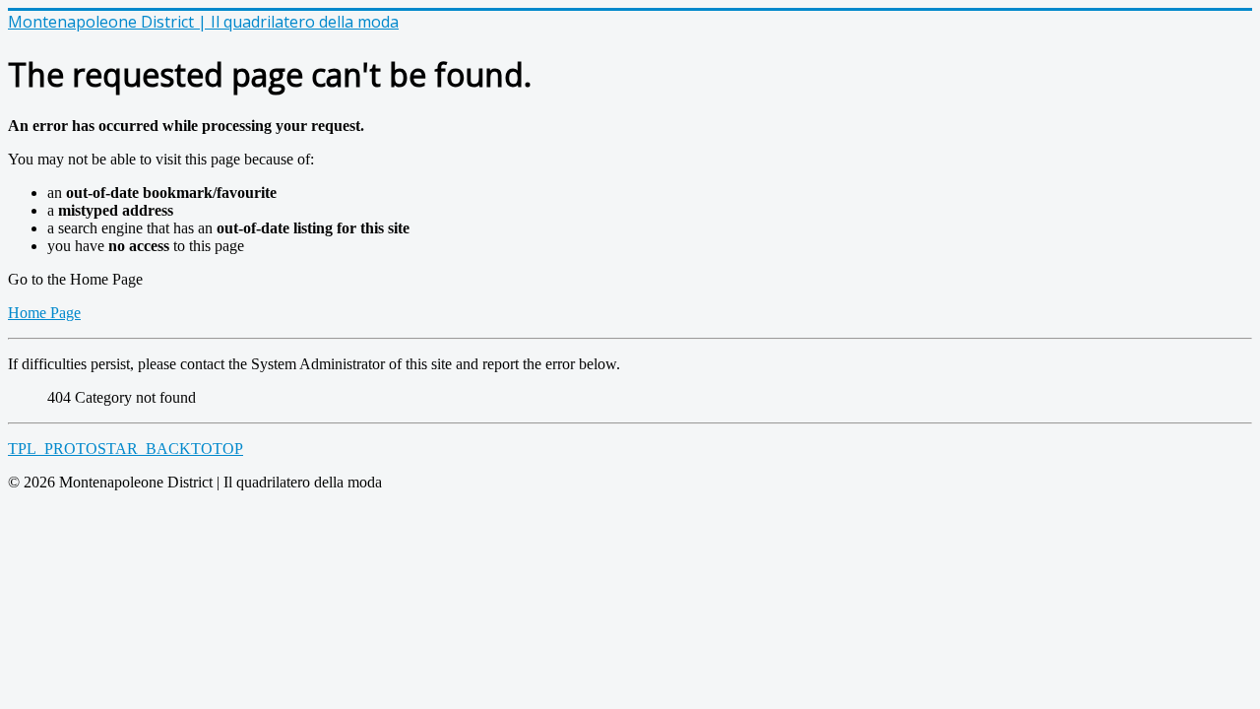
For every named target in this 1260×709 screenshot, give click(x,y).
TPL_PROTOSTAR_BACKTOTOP (125, 448)
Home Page (44, 312)
